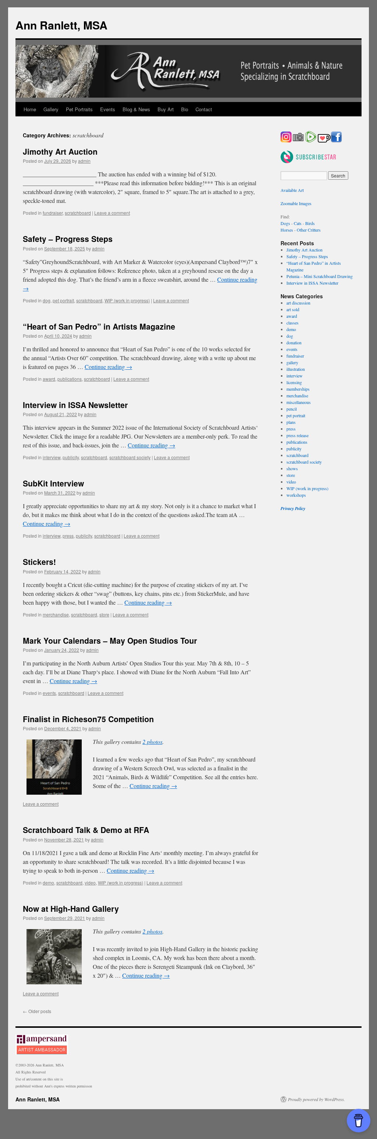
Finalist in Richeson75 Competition (88, 718)
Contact (203, 109)
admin (84, 161)
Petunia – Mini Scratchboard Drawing (319, 276)
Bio (184, 109)
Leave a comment (112, 213)
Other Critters (309, 230)
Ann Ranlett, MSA (61, 25)
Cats (298, 223)
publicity (71, 457)
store (104, 614)
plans (291, 422)
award (49, 379)
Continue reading (108, 366)
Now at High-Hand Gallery (71, 908)
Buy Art (166, 109)
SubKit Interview (53, 483)
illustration (295, 369)
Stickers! (39, 561)
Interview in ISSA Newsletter (75, 404)
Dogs (285, 223)
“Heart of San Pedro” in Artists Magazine (99, 326)
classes (292, 323)
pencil (291, 409)
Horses (287, 230)
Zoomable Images (296, 203)
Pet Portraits (79, 109)
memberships (298, 389)
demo (48, 882)
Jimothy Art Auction (60, 151)
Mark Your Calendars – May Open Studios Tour (110, 640)
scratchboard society (130, 457)
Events (107, 109)
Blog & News (136, 109)
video (90, 882)
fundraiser (53, 213)
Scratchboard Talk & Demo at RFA (86, 829)
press (68, 535)
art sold (292, 309)
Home (30, 109)
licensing (294, 382)
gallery (292, 362)
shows (292, 468)
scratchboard (78, 213)
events (49, 693)
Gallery (51, 109)
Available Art (292, 190)
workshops (296, 495)
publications (69, 379)
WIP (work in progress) (127, 300)
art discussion (298, 303)
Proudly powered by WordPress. (316, 1099)
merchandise (56, 614)
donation (294, 342)
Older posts (37, 1011)
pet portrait (63, 300)
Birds (310, 223)
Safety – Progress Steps (68, 238)
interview (51, 457)
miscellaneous (298, 402)
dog (46, 300)
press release (297, 435)
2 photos (152, 741)
